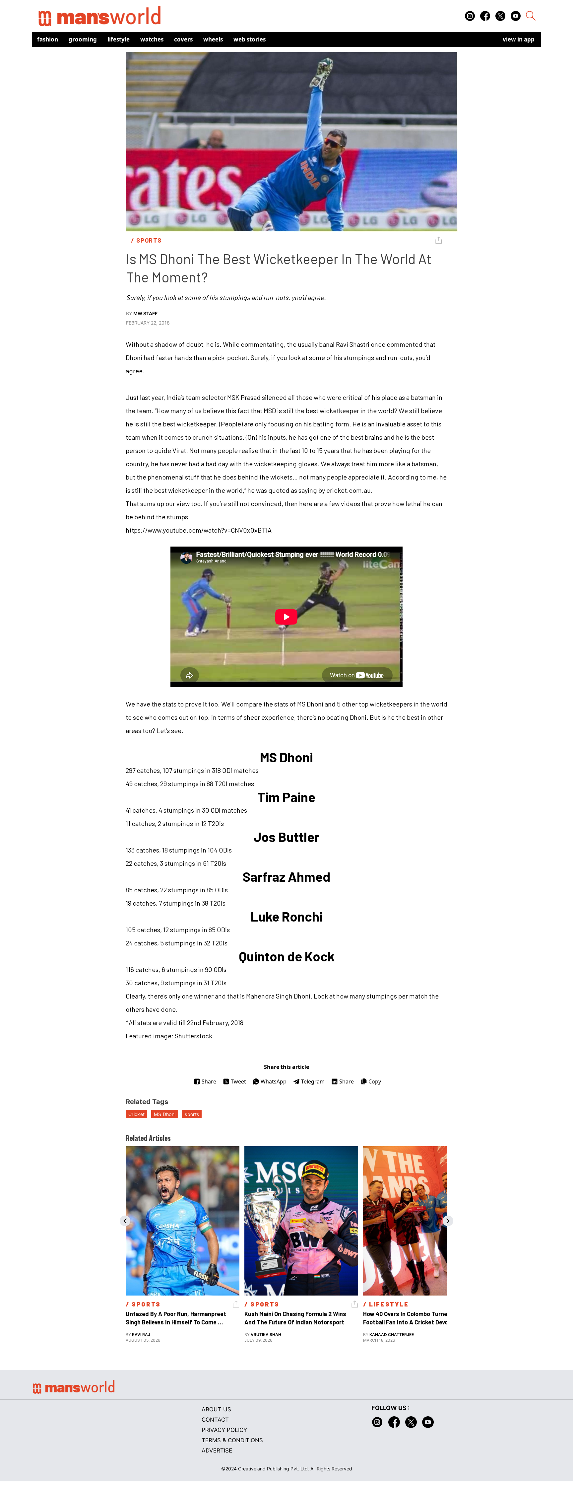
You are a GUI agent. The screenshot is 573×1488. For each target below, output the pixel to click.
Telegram (313, 1081)
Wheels (213, 39)
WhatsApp (273, 1081)
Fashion (47, 39)
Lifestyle (118, 39)
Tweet (238, 1081)
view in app (519, 39)
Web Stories (249, 39)
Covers (183, 39)
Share (209, 1081)
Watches (151, 39)
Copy (374, 1081)
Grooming (83, 39)
